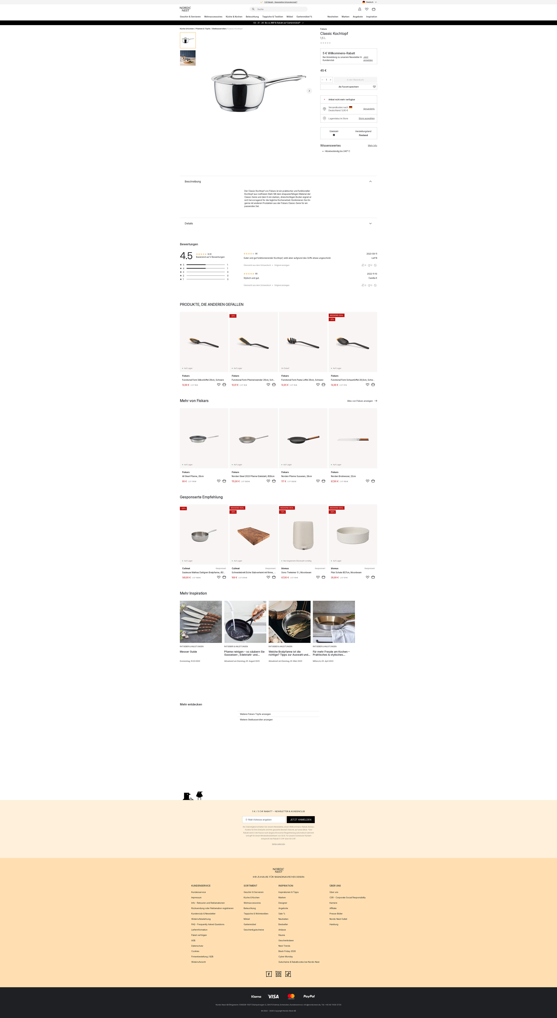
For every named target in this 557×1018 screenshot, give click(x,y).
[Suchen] (253, 9)
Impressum (196, 897)
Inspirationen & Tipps (288, 892)
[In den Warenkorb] (224, 384)
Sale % (281, 913)
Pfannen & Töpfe (203, 29)
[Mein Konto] (359, 9)
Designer (282, 903)
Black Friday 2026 (287, 951)
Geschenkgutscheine (254, 929)
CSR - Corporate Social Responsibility (348, 897)
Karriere (333, 903)
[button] (325, 43)
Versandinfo (369, 109)
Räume (281, 935)
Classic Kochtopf (235, 29)
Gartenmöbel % (304, 16)
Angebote (358, 16)
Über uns (334, 892)
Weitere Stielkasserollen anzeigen (256, 719)
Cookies (195, 951)
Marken (345, 16)
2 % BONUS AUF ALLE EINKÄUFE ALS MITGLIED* (280, 2)
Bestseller (283, 924)
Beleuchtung (252, 16)
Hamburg (334, 924)
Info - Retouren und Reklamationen (208, 903)
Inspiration (371, 16)
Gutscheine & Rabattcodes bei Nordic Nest (298, 962)
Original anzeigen (281, 265)
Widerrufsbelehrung (201, 919)
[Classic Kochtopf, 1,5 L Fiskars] (257, 90)
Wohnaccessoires (213, 16)
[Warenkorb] (373, 9)
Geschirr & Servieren (190, 16)
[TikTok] (288, 973)
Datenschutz (197, 946)
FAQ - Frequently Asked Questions (207, 924)
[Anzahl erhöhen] (331, 80)
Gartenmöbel (250, 924)
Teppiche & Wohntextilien (256, 913)
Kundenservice (198, 892)
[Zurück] (206, 91)
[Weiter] (309, 91)
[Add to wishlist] (218, 384)
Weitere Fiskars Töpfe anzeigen (255, 714)
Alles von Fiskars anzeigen (360, 401)
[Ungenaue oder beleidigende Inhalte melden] (375, 265)
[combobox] (369, 2)
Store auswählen (367, 118)
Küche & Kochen (234, 16)
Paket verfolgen (199, 935)
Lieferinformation (199, 929)
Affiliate (333, 908)
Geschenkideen (286, 940)
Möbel (290, 16)
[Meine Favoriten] (366, 9)
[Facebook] (269, 973)
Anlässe (282, 929)
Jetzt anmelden (368, 58)
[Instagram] (278, 973)
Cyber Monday (285, 956)
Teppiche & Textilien (272, 16)
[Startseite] (185, 9)
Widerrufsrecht (198, 962)
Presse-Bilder (336, 913)
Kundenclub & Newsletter (203, 913)
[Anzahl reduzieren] (322, 80)
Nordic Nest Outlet (338, 919)
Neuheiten (333, 16)
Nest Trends (284, 946)
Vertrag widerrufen (278, 844)
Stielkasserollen (219, 29)
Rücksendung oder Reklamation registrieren (212, 908)
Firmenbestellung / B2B (202, 956)
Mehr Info (372, 145)
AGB (193, 940)
